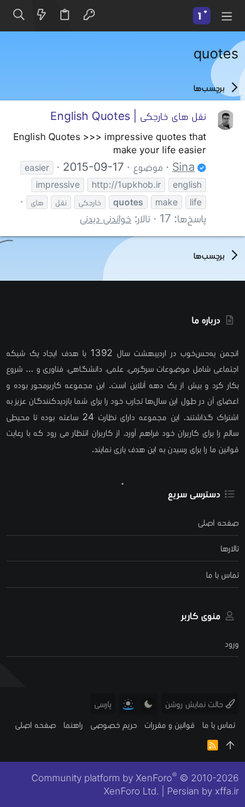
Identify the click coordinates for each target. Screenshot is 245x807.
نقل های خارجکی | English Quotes (128, 115)
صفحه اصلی (218, 522)
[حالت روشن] (128, 704)
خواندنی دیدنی (105, 218)
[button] (226, 15)
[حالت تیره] (148, 704)
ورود (232, 643)
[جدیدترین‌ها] (41, 16)
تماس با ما (222, 574)
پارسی (102, 704)
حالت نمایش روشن (195, 704)
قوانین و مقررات (169, 724)
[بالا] (230, 745)
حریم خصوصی (113, 724)
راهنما (73, 724)
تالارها (229, 548)
